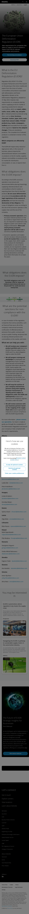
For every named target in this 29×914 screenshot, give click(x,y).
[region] (14, 457)
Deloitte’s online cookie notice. (18, 459)
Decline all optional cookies (14, 468)
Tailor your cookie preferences (14, 473)
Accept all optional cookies (14, 464)
